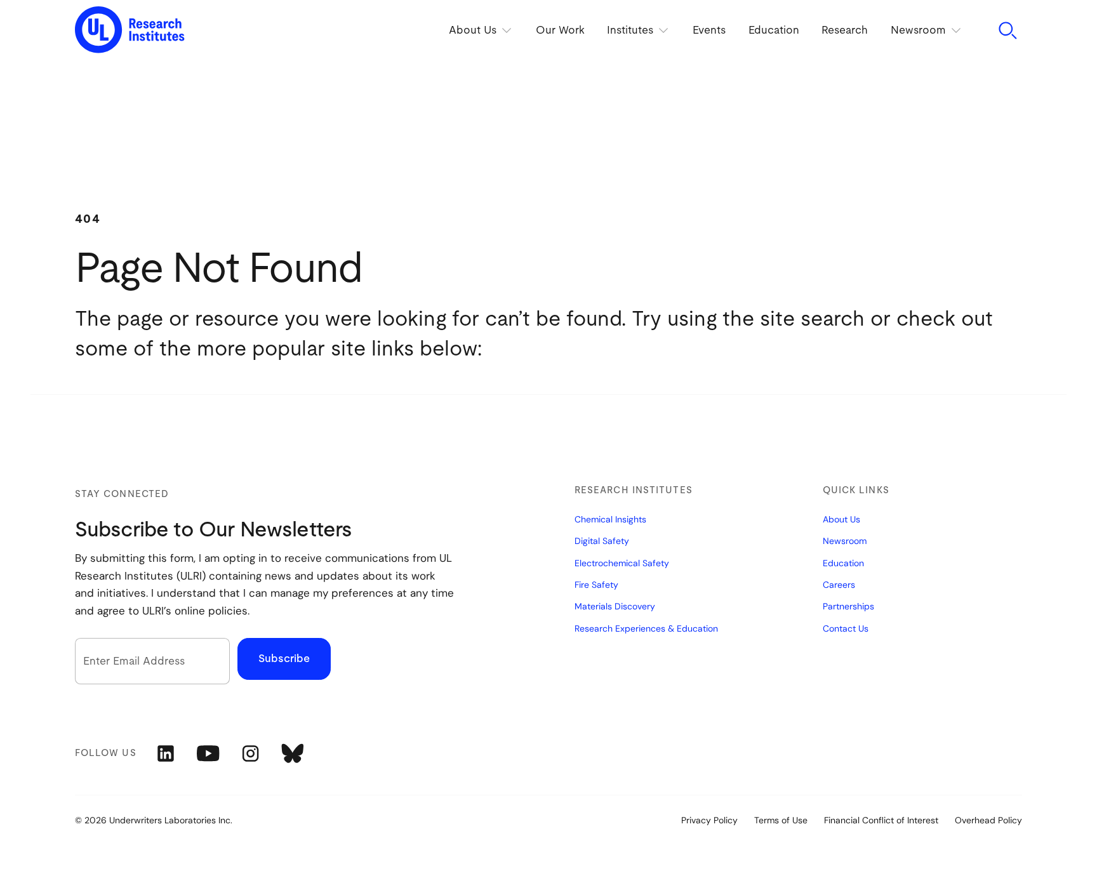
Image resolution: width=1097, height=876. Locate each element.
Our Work (559, 30)
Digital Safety (602, 541)
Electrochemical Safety (622, 563)
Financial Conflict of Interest (881, 820)
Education (773, 30)
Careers (839, 584)
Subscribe (284, 658)
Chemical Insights (610, 519)
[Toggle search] (1007, 30)
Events (708, 30)
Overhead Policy (988, 820)
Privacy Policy (709, 820)
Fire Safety (596, 584)
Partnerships (848, 606)
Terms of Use (781, 820)
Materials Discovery (615, 606)
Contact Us (845, 628)
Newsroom (845, 541)
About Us (841, 519)
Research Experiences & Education (646, 628)
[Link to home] (130, 30)
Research (844, 30)
